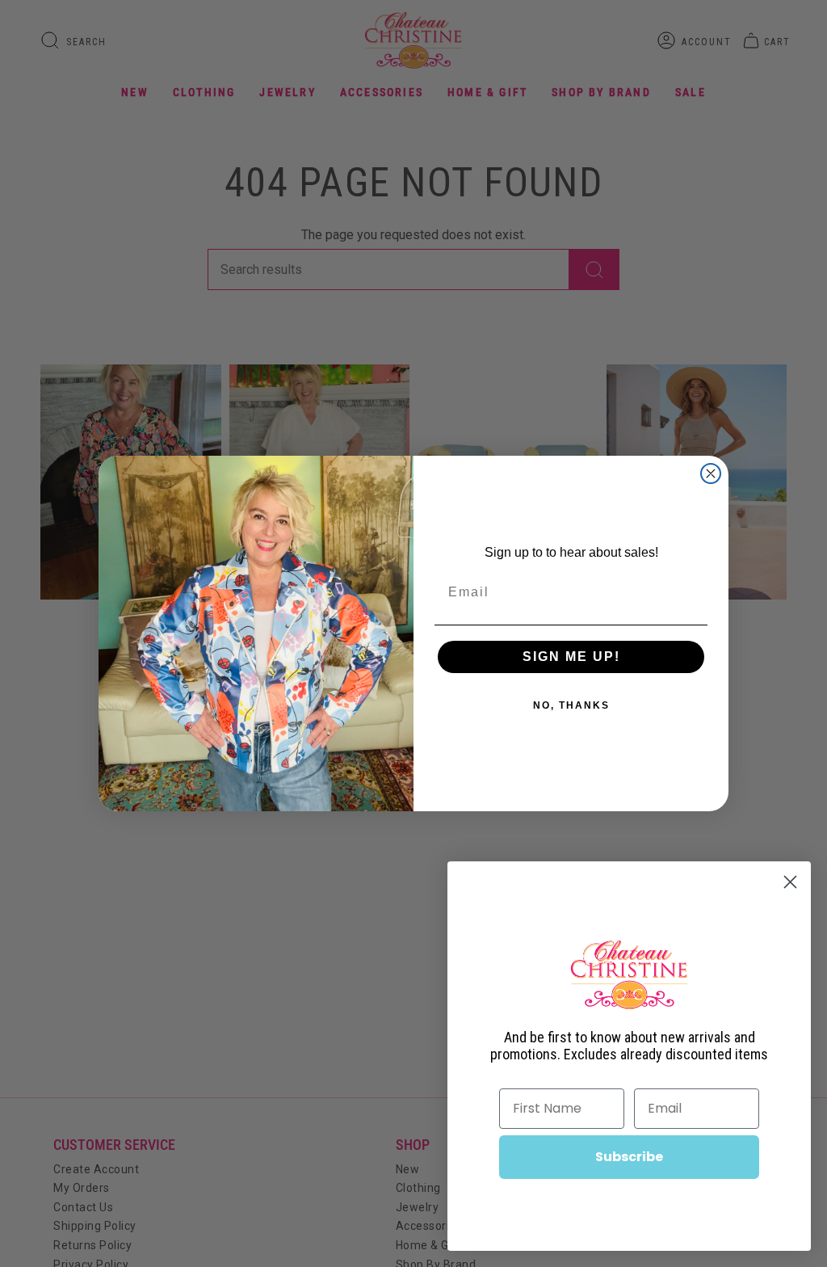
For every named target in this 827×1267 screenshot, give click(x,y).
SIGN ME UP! (571, 656)
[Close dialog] (710, 473)
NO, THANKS (571, 705)
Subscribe (629, 1156)
